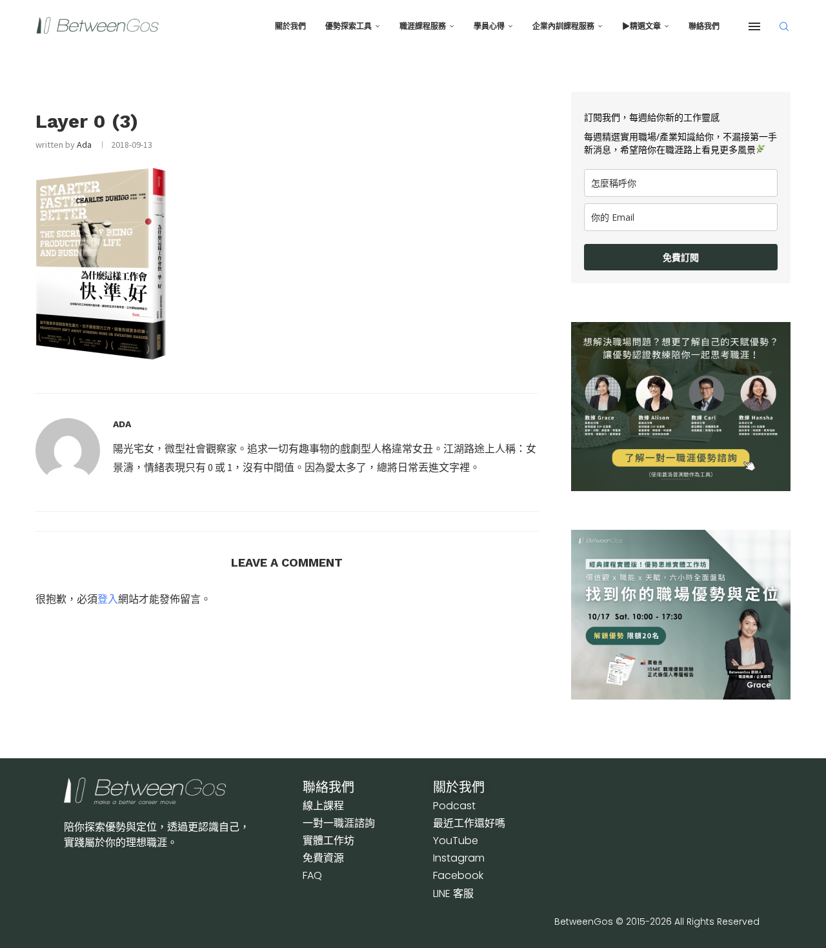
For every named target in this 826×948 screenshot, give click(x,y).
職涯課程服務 (422, 26)
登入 (107, 598)
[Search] (784, 26)
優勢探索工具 (348, 26)
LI (453, 893)
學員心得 (489, 26)
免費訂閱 (681, 257)
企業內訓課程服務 (563, 26)
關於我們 (290, 26)
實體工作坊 (328, 840)
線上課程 (323, 805)
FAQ (312, 875)
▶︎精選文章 (641, 26)
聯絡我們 (704, 26)
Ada (84, 144)
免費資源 (323, 858)
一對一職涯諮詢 (339, 823)
